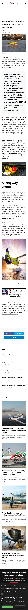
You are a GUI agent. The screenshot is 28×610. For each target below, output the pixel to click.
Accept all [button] (7, 607)
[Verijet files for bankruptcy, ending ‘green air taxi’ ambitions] (14, 498)
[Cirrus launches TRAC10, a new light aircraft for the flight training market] (14, 413)
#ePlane (14, 100)
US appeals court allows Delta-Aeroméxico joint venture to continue (16, 294)
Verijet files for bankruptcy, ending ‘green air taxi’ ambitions (14, 514)
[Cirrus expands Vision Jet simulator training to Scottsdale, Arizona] (14, 538)
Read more (14, 591)
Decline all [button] (20, 607)
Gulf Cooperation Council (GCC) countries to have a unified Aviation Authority (13, 473)
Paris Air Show (14, 147)
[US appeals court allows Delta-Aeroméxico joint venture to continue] (5, 292)
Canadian (4, 60)
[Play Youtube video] (14, 169)
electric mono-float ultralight (10, 314)
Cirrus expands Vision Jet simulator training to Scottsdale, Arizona (13, 555)
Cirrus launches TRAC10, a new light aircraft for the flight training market (14, 430)
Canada (4, 324)
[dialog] (14, 596)
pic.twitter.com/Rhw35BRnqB (15, 102)
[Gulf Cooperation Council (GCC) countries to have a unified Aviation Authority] (14, 455)
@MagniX (16, 95)
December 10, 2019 (11, 110)
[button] (2, 3)
